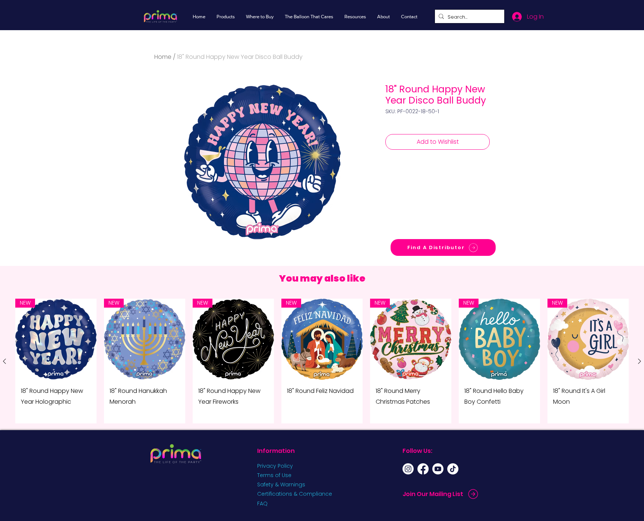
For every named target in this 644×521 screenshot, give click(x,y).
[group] (322, 361)
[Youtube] (437, 468)
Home (162, 57)
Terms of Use (274, 475)
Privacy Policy (275, 466)
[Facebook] (423, 468)
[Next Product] (639, 361)
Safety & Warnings (281, 484)
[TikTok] (452, 468)
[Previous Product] (4, 361)
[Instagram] (408, 468)
